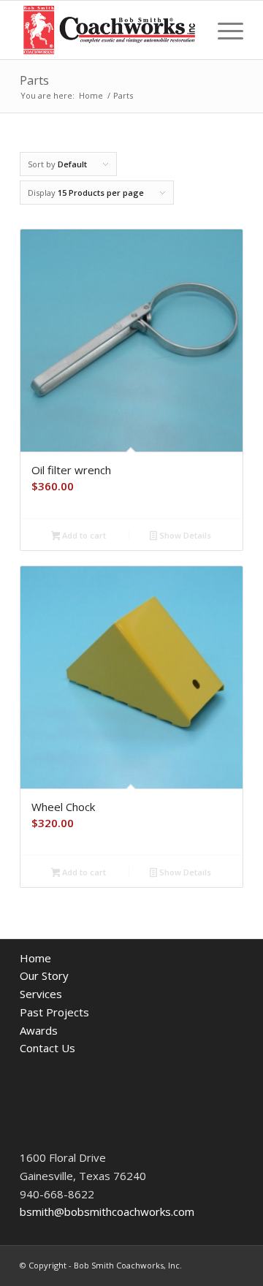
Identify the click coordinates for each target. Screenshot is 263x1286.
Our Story (44, 975)
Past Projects (54, 1012)
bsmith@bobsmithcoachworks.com (107, 1211)
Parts (34, 80)
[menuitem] (223, 30)
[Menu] (223, 30)
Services (41, 993)
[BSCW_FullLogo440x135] (109, 30)
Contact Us (47, 1047)
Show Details (184, 535)
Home (35, 958)
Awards (39, 1030)
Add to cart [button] (83, 535)
